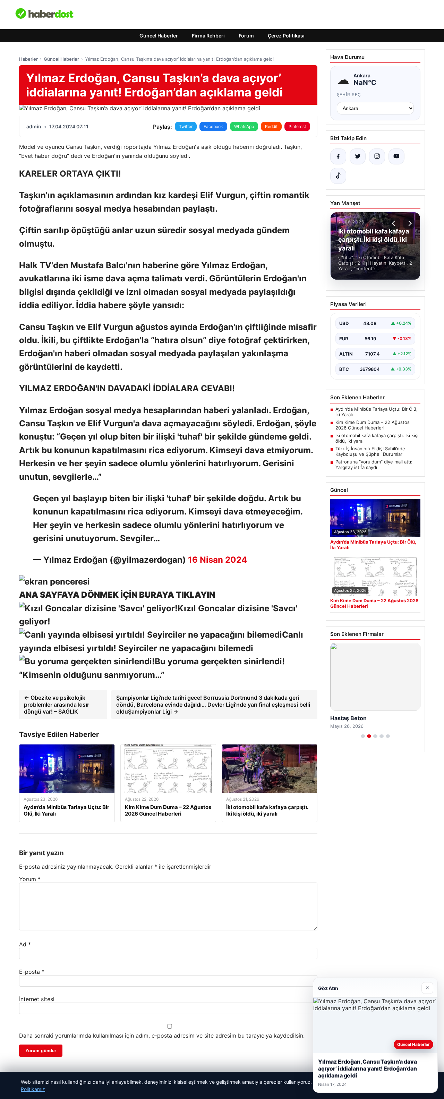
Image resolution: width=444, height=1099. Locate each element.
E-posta (31, 971)
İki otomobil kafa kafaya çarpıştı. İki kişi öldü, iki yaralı (376, 438)
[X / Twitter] (358, 156)
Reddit (271, 126)
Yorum (30, 879)
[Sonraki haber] (409, 223)
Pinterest (297, 126)
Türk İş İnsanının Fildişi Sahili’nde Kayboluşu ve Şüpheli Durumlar (370, 451)
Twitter (186, 126)
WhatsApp (244, 126)
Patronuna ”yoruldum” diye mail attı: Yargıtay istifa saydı (373, 464)
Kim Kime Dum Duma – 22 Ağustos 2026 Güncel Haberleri (372, 425)
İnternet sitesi (36, 999)
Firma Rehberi (208, 36)
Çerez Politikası (286, 36)
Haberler (28, 59)
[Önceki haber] (394, 223)
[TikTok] (338, 176)
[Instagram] (377, 156)
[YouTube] (396, 156)
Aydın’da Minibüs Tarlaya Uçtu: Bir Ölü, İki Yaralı (376, 411)
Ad (25, 944)
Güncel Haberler (158, 36)
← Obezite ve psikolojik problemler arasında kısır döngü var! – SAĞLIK (56, 704)
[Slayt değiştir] (363, 736)
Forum (246, 36)
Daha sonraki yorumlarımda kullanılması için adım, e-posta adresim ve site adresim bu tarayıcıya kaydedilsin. (162, 1035)
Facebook (213, 126)
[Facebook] (338, 156)
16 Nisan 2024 (217, 560)
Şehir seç (349, 94)
